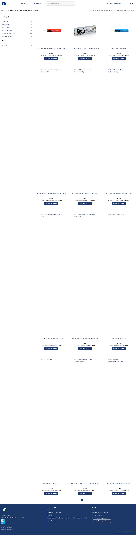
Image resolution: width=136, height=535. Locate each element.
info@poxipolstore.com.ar (7, 529)
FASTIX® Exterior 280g (118, 48)
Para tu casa (6, 27)
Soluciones (36, 3)
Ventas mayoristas (97, 515)
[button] (131, 3)
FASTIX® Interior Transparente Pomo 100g (85, 338)
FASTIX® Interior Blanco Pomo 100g (51, 338)
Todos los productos (8, 33)
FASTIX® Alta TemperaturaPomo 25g (118, 483)
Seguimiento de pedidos (99, 518)
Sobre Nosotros (51, 521)
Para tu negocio (7, 30)
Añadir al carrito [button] (51, 58)
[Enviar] (74, 3)
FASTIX (4, 45)
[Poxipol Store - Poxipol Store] (4, 3)
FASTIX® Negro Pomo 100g (51, 483)
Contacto (49, 515)
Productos (24, 3)
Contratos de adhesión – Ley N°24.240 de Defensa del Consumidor (67, 518)
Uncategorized (7, 36)
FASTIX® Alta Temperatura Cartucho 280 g (51, 48)
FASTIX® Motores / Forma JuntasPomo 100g (85, 48)
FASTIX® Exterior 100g (119, 338)
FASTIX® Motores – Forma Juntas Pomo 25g (85, 483)
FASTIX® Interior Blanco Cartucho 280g (85, 193)
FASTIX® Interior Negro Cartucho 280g (118, 193)
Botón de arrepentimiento (102, 521)
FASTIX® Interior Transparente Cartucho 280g (51, 193)
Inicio (3, 10)
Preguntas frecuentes (54, 512)
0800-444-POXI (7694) (6, 527)
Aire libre (5, 21)
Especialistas (6, 24)
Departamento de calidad (100, 512)
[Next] (88, 500)
